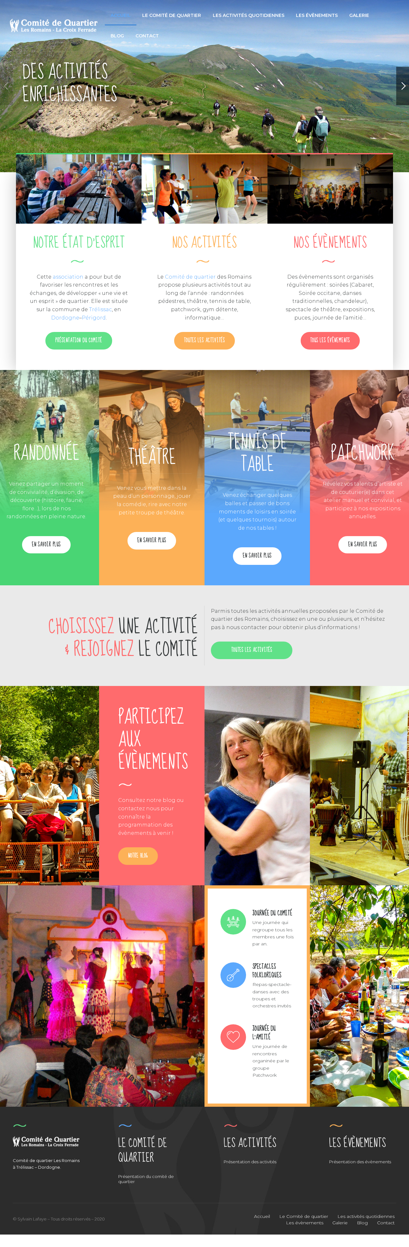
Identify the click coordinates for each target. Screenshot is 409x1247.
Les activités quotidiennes (248, 15)
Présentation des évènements (360, 1161)
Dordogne (65, 318)
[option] (204, 86)
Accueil (121, 15)
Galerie (359, 15)
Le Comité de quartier (171, 15)
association (68, 277)
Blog (117, 36)
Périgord (94, 318)
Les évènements (317, 15)
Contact (147, 36)
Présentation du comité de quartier (146, 1179)
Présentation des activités (250, 1161)
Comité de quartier (190, 277)
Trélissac (100, 309)
